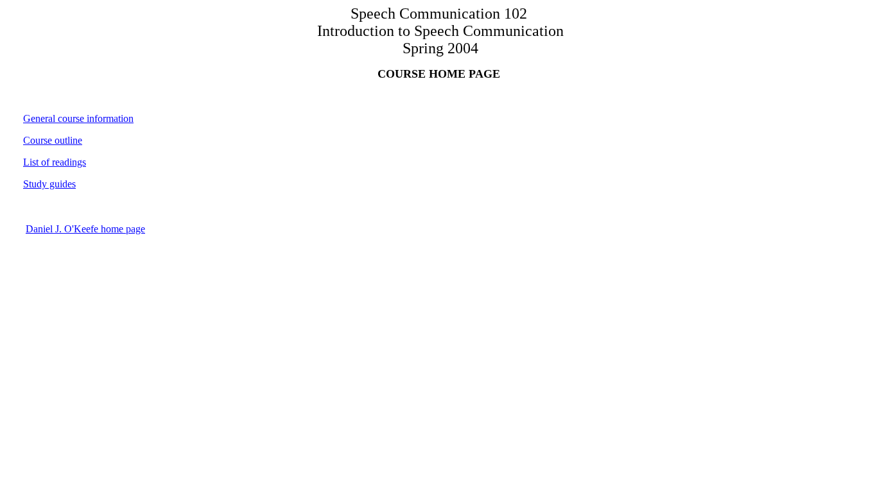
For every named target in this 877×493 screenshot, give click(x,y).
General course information (78, 118)
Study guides (49, 183)
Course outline (52, 140)
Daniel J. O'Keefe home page (85, 228)
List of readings (54, 162)
